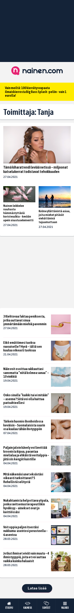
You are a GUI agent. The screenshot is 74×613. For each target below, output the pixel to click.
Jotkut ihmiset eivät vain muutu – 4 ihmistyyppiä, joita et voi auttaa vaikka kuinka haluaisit (26, 557)
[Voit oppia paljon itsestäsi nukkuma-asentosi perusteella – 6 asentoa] (61, 535)
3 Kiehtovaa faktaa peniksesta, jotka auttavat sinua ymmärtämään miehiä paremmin (24, 320)
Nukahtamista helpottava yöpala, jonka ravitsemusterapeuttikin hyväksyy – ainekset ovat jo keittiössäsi (26, 506)
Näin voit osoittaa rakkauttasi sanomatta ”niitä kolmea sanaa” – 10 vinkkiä (26, 373)
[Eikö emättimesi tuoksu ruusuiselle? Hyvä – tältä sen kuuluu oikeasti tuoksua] (61, 351)
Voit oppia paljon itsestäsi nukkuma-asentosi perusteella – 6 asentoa (25, 531)
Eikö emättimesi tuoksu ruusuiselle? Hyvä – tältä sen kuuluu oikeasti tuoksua (22, 346)
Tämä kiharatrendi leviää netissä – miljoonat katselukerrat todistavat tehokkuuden (35, 169)
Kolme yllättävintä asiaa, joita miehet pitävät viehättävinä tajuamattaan (54, 216)
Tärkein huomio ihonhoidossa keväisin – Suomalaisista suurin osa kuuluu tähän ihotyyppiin (24, 425)
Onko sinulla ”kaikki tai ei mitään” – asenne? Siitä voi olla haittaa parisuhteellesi (26, 399)
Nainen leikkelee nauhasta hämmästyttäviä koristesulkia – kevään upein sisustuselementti (18, 213)
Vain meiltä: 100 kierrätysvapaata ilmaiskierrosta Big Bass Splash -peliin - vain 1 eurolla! (35, 92)
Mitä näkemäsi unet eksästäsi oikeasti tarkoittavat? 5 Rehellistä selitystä (23, 478)
